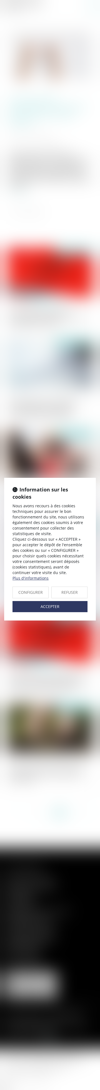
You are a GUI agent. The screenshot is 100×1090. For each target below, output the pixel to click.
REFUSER (69, 592)
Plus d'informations (30, 578)
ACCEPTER (50, 606)
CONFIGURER (30, 592)
